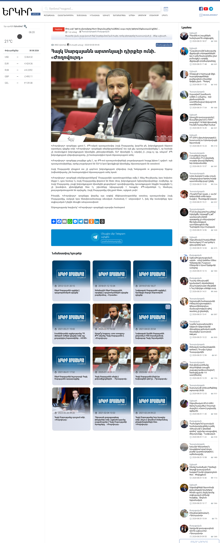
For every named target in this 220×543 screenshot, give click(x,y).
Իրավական (95, 15)
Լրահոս (186, 27)
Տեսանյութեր (210, 15)
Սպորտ (164, 15)
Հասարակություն (66, 15)
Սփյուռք (142, 15)
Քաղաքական (49, 15)
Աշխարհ (106, 15)
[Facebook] (201, 8)
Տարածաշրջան (119, 15)
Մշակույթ (154, 15)
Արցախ (132, 15)
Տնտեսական (82, 15)
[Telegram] (211, 8)
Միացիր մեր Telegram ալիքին (113, 235)
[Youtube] (206, 8)
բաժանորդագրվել (111, 241)
